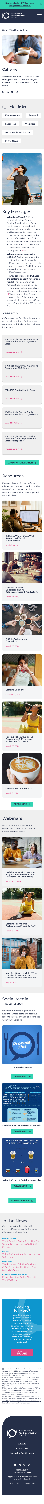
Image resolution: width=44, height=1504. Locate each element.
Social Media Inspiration (17, 132)
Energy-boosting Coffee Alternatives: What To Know (20, 1278)
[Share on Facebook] (3, 92)
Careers (22, 1443)
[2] (24, 250)
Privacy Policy (14, 1483)
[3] (27, 250)
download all (20, 1200)
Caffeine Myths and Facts (19, 788)
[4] (3, 1396)
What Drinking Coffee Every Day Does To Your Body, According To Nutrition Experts (21, 1244)
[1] (22, 250)
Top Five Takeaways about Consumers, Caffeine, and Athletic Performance (19, 739)
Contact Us (22, 1448)
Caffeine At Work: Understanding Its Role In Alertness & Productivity (22, 589)
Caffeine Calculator (15, 690)
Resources (10, 124)
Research (33, 115)
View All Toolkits (22, 1353)
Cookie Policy (30, 1483)
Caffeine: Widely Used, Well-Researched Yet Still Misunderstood (20, 538)
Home (5, 30)
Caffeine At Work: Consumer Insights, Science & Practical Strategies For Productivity (20, 874)
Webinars (30, 124)
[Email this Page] (17, 92)
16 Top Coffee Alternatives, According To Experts (21, 1255)
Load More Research (20, 463)
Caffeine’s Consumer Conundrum (16, 640)
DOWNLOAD (20, 1076)
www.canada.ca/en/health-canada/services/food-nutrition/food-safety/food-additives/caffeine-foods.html (20, 1373)
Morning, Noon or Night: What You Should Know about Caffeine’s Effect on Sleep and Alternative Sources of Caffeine (22, 976)
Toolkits (14, 30)
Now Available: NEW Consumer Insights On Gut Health (20, 4)
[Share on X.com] (8, 92)
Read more (20, 804)
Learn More (12, 352)
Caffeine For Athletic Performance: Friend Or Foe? (21, 925)
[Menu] (39, 16)
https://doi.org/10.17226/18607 (12, 1394)
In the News (11, 141)
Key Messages (12, 115)
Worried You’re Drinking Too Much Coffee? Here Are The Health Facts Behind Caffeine (19, 1267)
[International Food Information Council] (14, 16)
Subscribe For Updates (22, 1453)
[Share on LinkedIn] (12, 92)
